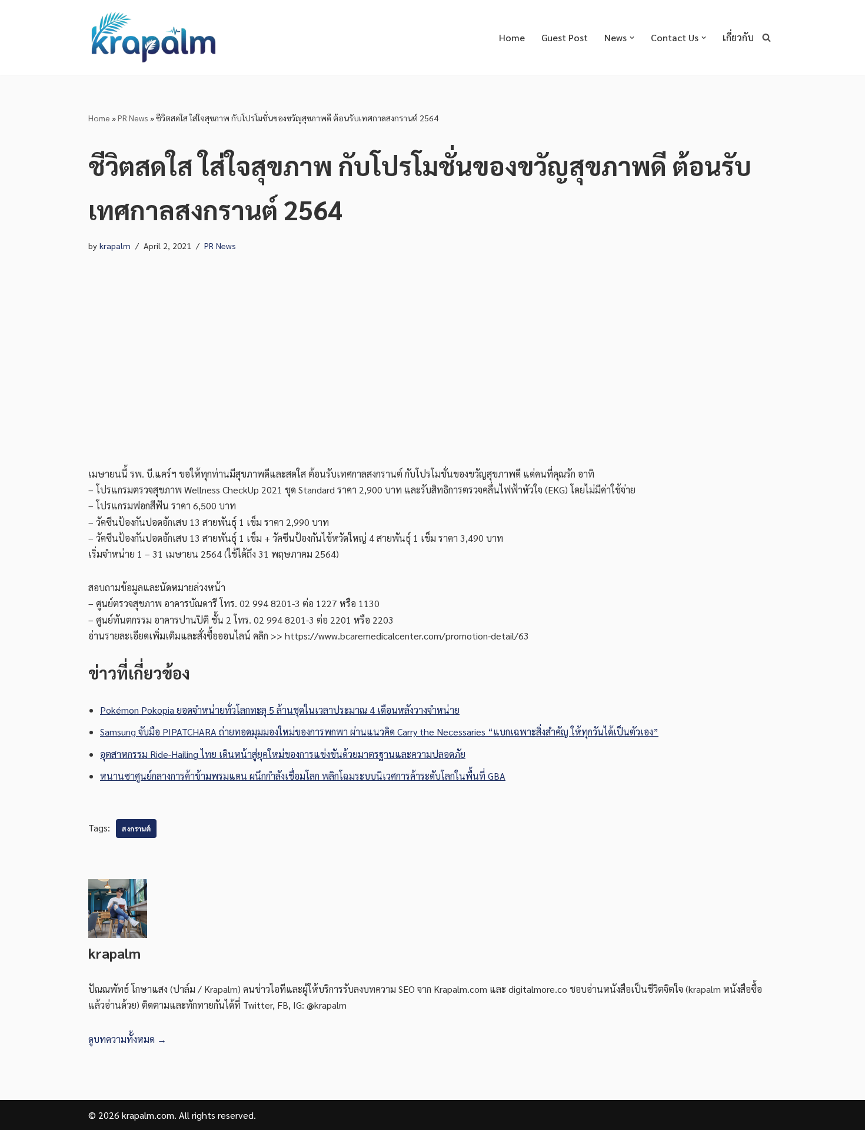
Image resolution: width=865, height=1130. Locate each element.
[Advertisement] (432, 348)
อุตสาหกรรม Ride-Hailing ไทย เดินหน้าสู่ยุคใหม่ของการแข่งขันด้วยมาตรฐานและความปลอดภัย (282, 754)
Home (512, 37)
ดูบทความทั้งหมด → (127, 1039)
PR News (133, 117)
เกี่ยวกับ (738, 37)
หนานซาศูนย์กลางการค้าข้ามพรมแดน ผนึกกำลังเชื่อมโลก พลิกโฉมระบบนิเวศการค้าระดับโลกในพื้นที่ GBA (302, 776)
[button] (632, 37)
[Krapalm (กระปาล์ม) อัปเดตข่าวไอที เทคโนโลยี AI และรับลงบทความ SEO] (153, 37)
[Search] (766, 37)
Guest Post (564, 37)
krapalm (115, 245)
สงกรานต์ (136, 828)
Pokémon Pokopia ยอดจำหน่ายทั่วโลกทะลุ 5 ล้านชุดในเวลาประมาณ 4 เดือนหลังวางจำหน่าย (280, 710)
